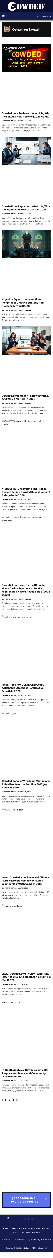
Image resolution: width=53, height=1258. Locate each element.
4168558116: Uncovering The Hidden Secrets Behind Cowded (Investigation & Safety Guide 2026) (26, 492)
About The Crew (21, 1232)
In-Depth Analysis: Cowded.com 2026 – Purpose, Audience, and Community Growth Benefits (26, 1073)
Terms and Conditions (21, 1229)
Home (6, 1229)
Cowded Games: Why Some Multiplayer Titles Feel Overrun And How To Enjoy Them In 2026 (26, 784)
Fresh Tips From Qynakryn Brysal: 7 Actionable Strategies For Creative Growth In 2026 (23, 688)
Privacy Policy (41, 1229)
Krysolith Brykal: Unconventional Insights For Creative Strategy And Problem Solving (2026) (23, 302)
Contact (35, 1232)
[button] (3, 16)
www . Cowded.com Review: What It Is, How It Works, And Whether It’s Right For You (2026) (26, 977)
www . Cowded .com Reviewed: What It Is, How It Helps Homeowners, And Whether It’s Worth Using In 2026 (25, 880)
